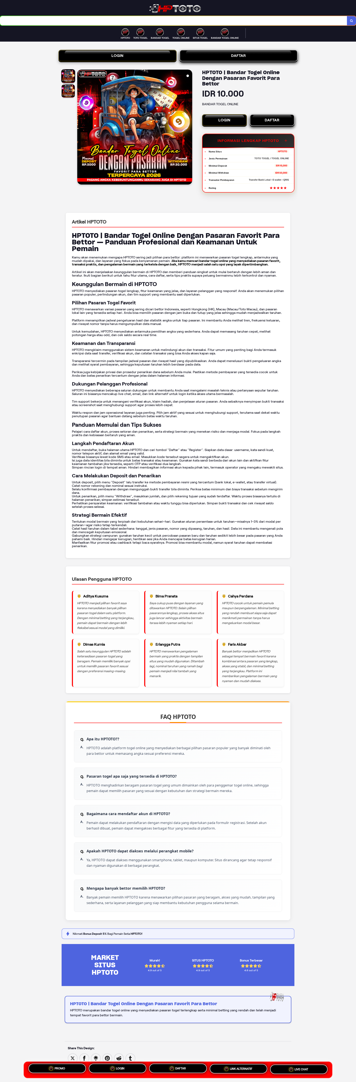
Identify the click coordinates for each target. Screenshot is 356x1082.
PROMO (60, 1068)
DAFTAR (238, 56)
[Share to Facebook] (84, 1058)
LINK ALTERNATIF (241, 1069)
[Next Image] (189, 127)
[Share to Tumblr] (130, 1058)
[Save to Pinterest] (107, 1058)
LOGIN (117, 56)
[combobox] (173, 20)
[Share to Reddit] (119, 1058)
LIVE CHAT (301, 1069)
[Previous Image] (80, 127)
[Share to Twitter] (73, 1058)
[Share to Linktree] (96, 1058)
